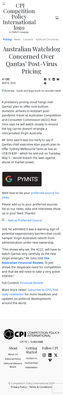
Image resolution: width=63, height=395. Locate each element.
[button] (57, 17)
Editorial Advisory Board (13, 365)
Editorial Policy (13, 358)
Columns (28, 39)
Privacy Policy (19, 387)
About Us (13, 354)
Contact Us (31, 358)
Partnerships (31, 362)
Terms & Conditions (40, 387)
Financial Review (31, 283)
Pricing (7, 39)
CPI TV (23, 342)
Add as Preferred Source (24, 220)
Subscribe (36, 342)
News (17, 39)
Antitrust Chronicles (47, 39)
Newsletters (31, 367)
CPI (7, 79)
